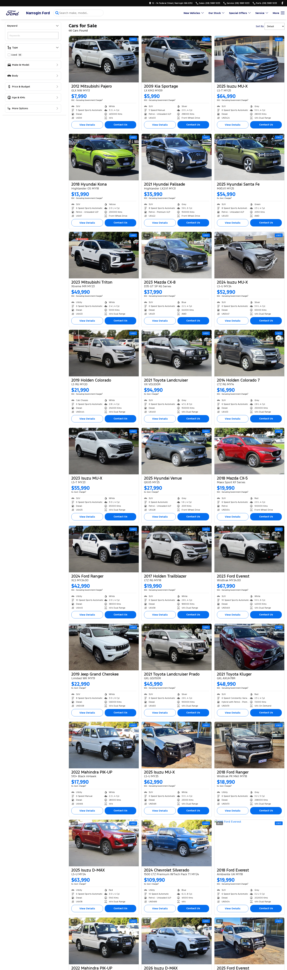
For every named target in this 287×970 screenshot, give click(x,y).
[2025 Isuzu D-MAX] (104, 843)
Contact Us (120, 124)
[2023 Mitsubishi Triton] (104, 255)
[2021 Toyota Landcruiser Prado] (176, 647)
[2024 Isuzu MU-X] (249, 255)
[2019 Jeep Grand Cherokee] (104, 647)
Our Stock (214, 13)
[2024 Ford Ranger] (104, 549)
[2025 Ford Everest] (249, 941)
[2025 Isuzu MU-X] (249, 59)
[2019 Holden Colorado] (104, 353)
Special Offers (238, 13)
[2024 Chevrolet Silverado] (176, 843)
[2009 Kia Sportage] (176, 59)
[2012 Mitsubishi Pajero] (104, 59)
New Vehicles (192, 13)
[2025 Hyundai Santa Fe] (249, 157)
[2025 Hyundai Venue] (176, 451)
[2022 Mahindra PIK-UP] (104, 745)
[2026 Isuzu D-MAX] (176, 941)
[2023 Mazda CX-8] (176, 255)
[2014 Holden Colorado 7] (249, 353)
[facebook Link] (282, 3)
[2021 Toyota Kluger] (249, 647)
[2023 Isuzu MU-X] (104, 451)
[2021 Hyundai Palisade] (176, 157)
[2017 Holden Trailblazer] (176, 549)
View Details (87, 124)
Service (259, 13)
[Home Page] (13, 13)
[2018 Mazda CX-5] (249, 451)
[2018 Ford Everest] (249, 843)
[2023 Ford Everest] (249, 549)
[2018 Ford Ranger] (249, 745)
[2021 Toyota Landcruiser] (176, 353)
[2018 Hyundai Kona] (104, 157)
